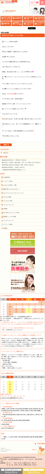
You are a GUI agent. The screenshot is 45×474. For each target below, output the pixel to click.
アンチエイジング (9, 220)
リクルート (3, 448)
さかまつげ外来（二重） (10, 185)
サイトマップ (4, 451)
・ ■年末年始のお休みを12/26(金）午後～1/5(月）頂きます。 (18, 165)
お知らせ (5, 152)
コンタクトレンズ (9, 204)
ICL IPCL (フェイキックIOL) (11, 212)
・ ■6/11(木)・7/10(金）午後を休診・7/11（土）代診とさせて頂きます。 (21, 162)
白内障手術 (7, 177)
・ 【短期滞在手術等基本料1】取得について (13, 169)
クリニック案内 (8, 224)
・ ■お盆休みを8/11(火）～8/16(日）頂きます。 (14, 160)
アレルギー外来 (8, 201)
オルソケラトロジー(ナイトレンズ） (14, 193)
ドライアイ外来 (8, 181)
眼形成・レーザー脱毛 (10, 216)
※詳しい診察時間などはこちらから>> (12, 330)
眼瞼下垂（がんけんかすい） (12, 189)
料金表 (5, 228)
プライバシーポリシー (6, 449)
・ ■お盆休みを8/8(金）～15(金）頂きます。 (13, 167)
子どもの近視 (7, 197)
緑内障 (5, 208)
